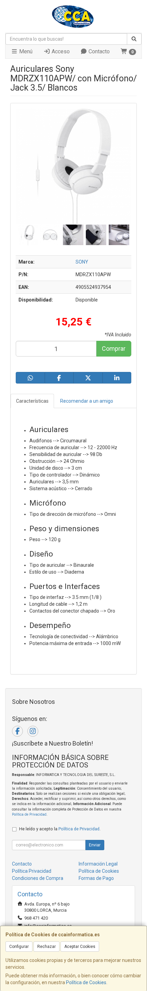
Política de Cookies (86, 982)
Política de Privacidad (29, 814)
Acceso (60, 51)
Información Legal (98, 864)
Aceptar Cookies (79, 946)
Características (32, 401)
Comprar (113, 348)
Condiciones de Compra (37, 878)
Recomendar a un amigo (86, 401)
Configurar (19, 946)
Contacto (98, 51)
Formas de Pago (96, 878)
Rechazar (46, 946)
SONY (82, 262)
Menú (25, 51)
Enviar (95, 845)
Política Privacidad (31, 871)
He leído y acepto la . (60, 828)
